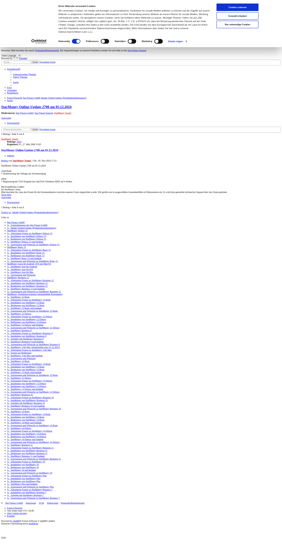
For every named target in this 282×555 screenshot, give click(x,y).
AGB (41, 503)
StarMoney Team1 (62, 113)
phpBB (16, 521)
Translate (23, 58)
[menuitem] (24, 74)
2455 (19, 141)
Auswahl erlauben (237, 16)
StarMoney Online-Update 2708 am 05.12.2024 (36, 107)
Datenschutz (52, 503)
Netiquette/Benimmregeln (47, 50)
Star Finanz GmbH (24, 113)
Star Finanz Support (137, 50)
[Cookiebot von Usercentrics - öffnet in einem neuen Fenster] (39, 41)
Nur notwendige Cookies (237, 24)
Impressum (31, 503)
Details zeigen (175, 41)
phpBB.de (33, 523)
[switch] (105, 41)
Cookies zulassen (238, 7)
